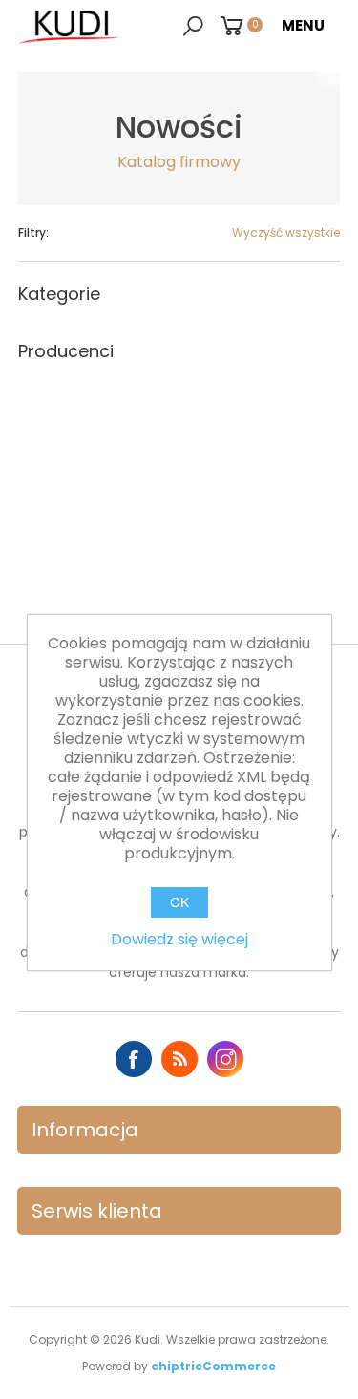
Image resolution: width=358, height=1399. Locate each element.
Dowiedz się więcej (179, 939)
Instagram (225, 1059)
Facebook (134, 1059)
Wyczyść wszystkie (286, 232)
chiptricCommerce (213, 1366)
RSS (179, 1059)
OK (179, 902)
